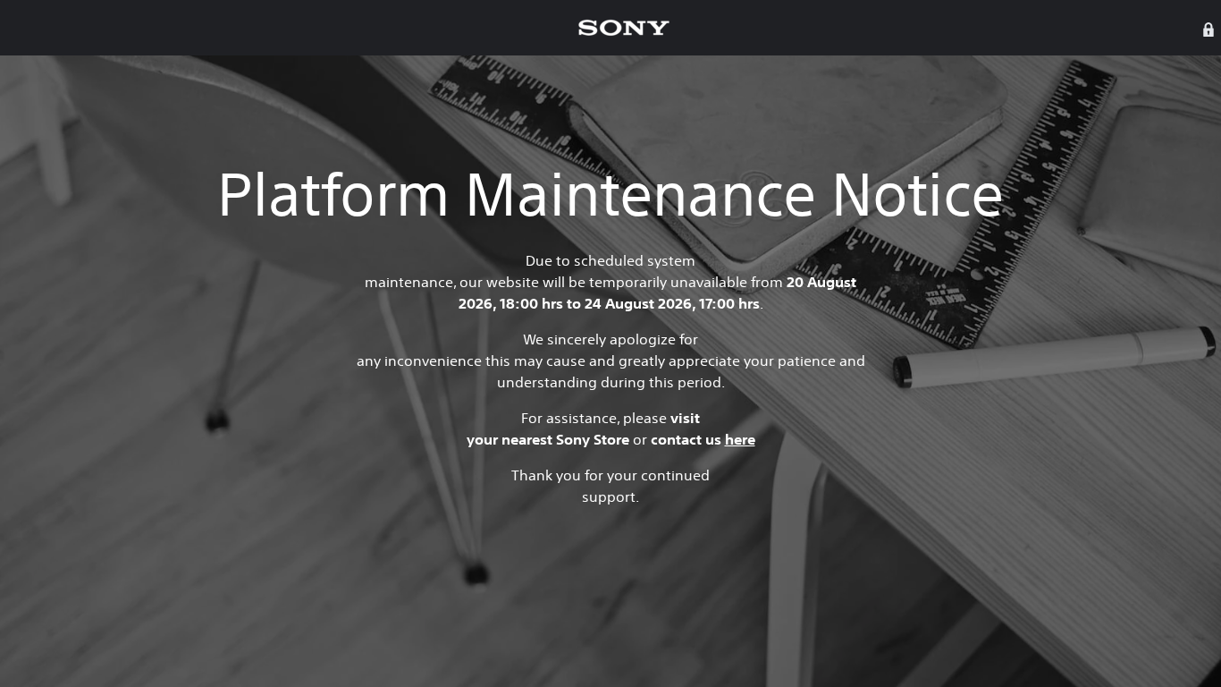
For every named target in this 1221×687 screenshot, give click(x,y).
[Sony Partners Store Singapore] (624, 28)
